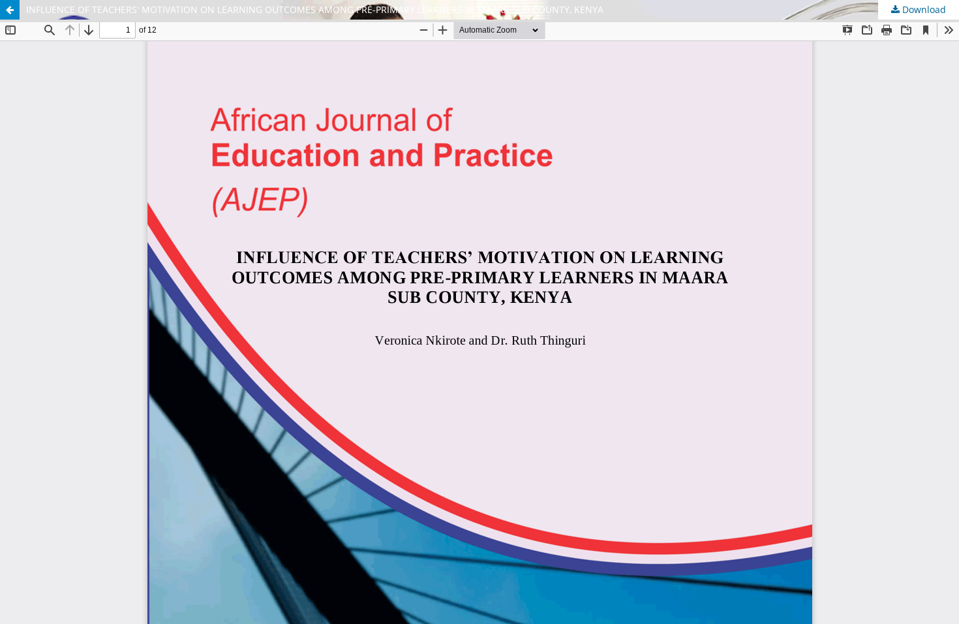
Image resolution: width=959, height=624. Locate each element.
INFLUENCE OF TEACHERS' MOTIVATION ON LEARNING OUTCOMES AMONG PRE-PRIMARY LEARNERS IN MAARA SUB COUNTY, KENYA (314, 9)
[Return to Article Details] (10, 10)
